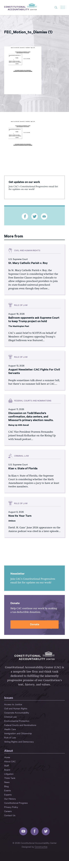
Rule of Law (10, 737)
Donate (34, 624)
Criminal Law (10, 716)
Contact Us (9, 815)
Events (7, 790)
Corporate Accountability (16, 712)
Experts (8, 794)
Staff (6, 765)
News (7, 782)
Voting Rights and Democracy (19, 741)
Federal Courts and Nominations (20, 725)
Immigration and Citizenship (18, 733)
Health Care (10, 729)
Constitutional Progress (16, 802)
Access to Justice (13, 704)
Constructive (41, 846)
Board (7, 769)
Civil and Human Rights (15, 708)
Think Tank (9, 778)
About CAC (10, 761)
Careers (8, 811)
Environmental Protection (16, 720)
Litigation (8, 773)
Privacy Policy (11, 807)
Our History (10, 798)
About (8, 750)
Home (7, 757)
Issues (8, 697)
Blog (6, 786)
